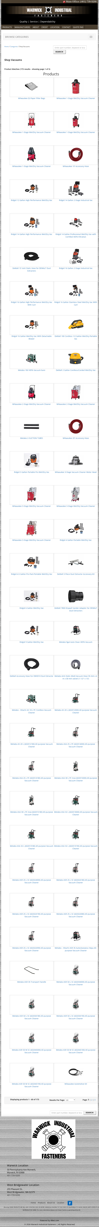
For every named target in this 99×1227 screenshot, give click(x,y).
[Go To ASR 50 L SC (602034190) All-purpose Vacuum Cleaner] (76, 1004)
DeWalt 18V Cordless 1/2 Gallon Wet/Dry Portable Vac (76, 337)
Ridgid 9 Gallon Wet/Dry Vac (32, 642)
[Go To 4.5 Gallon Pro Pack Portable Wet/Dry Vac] (31, 562)
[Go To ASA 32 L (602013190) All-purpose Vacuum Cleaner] (76, 834)
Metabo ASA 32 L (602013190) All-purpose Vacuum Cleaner (75, 847)
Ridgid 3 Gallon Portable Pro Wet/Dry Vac (31, 472)
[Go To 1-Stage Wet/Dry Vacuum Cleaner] (76, 86)
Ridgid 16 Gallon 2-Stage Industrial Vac (76, 268)
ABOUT (36, 27)
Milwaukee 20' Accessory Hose (76, 438)
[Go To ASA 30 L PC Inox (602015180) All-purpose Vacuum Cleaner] (31, 800)
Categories (14, 46)
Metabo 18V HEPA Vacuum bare (31, 370)
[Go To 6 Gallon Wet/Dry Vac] (31, 596)
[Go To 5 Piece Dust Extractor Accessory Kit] (76, 562)
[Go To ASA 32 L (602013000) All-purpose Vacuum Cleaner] (76, 800)
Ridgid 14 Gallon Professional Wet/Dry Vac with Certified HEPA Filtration (76, 235)
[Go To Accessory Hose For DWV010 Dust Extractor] (31, 664)
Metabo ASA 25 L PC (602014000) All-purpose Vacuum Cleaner (75, 745)
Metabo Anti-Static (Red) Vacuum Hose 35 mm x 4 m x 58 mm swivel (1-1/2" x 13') (76, 677)
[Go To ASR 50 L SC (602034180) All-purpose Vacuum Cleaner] (31, 1004)
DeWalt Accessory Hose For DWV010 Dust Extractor (31, 676)
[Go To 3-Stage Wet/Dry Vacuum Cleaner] (31, 494)
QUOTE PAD (78, 27)
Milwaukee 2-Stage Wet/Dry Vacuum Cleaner (31, 404)
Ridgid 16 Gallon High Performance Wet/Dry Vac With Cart (31, 303)
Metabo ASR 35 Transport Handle (31, 982)
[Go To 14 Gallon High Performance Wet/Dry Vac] (31, 222)
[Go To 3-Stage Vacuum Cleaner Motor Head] (76, 460)
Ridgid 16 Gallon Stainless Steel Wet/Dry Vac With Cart (75, 303)
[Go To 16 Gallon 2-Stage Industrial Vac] (76, 256)
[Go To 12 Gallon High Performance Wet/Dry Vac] (31, 188)
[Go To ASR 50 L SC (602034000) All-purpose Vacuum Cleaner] (76, 970)
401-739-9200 (13, 1175)
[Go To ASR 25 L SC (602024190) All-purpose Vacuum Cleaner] (31, 902)
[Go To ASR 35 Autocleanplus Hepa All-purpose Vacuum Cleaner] (76, 936)
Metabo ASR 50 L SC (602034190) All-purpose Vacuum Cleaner (75, 1017)
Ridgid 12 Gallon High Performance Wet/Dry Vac (31, 200)
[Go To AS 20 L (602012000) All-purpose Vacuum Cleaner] (76, 698)
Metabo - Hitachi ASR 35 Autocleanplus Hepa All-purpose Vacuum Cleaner (76, 949)
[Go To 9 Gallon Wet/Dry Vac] (31, 630)
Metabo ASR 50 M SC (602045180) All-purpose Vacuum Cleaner (75, 1051)
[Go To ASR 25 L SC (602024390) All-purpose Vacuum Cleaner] (31, 936)
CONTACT (66, 27)
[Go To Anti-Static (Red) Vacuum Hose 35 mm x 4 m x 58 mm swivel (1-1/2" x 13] (76, 664)
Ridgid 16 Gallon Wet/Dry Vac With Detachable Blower (32, 337)
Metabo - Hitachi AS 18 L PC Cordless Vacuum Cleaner (31, 711)
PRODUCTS (7, 27)
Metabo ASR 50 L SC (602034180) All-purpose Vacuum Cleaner (31, 1017)
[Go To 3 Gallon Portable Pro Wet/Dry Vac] (31, 460)
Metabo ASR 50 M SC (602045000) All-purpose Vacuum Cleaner (31, 1051)
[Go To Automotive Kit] (76, 1072)
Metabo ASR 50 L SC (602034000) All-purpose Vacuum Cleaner (75, 983)
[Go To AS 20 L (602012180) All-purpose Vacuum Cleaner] (31, 732)
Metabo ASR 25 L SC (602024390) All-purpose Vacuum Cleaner (31, 949)
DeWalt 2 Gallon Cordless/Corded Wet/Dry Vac (76, 370)
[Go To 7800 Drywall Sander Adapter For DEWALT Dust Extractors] (76, 596)
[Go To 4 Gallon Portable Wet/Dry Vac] (76, 528)
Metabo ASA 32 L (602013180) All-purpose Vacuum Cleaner (31, 847)
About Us (51, 1202)
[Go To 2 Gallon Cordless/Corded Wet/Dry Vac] (76, 358)
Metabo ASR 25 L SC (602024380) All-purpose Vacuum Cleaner (75, 915)
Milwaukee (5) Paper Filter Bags (31, 98)
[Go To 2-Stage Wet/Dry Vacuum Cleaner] (31, 392)
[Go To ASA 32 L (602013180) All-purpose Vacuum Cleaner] (31, 834)
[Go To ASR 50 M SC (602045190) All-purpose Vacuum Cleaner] (31, 1072)
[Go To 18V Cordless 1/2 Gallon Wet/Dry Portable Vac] (76, 324)
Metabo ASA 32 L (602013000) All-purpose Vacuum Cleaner (75, 813)
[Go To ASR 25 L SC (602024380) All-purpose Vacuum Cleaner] (76, 902)
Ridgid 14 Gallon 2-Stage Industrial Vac (76, 200)
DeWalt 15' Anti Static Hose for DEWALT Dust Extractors (32, 269)
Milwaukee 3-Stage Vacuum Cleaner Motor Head (76, 472)
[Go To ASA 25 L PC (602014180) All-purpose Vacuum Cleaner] (31, 766)
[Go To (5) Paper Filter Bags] (31, 86)
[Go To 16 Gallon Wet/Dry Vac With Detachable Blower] (31, 324)
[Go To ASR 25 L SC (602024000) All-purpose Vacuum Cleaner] (31, 868)
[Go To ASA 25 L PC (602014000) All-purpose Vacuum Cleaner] (76, 732)
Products (42, 1202)
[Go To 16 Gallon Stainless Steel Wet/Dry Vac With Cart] (76, 290)
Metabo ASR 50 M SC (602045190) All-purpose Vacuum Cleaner (31, 1085)
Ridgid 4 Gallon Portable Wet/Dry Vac (76, 540)
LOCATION (54, 27)
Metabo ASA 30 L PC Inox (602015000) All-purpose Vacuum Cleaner (75, 779)
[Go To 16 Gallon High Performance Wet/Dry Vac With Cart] (31, 290)
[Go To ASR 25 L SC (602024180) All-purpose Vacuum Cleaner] (76, 868)
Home (6, 46)
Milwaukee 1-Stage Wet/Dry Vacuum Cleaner (76, 98)
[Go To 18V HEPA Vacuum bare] (31, 358)
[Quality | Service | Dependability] (49, 4)
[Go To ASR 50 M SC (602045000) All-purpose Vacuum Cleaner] (31, 1038)
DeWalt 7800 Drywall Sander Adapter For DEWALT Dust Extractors (75, 609)
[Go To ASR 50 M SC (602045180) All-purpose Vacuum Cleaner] (76, 1038)
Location (60, 1202)
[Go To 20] (76, 426)
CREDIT (45, 27)
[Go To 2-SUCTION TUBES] (31, 426)
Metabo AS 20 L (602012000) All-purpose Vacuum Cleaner (76, 711)
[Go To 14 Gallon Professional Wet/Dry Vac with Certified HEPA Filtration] (76, 222)
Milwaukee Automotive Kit (76, 1084)
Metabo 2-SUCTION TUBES (31, 438)
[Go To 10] (76, 154)
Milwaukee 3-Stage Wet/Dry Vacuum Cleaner (31, 506)
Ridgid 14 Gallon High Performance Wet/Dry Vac (31, 234)
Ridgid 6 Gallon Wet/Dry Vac (32, 608)
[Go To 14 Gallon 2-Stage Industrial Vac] (76, 188)
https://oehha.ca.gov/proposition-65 (69, 1210)
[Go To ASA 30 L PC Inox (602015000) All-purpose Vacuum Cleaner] (76, 766)
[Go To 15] (31, 256)
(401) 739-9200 (88, 1)
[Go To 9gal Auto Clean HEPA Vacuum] (76, 630)
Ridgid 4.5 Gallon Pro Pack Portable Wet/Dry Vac (31, 574)
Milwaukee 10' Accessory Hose (76, 166)
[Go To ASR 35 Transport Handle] (31, 970)
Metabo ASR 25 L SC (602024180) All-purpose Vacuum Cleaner (75, 881)
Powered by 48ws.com (49, 1220)
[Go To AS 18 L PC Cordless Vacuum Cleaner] (31, 698)
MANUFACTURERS (22, 27)
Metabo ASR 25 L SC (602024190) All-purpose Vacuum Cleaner (31, 915)
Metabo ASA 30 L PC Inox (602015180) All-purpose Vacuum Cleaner (31, 813)
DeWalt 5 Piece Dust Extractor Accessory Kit (75, 574)
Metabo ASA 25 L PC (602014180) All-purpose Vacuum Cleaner (31, 779)
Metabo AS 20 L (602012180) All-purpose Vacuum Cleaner (32, 745)
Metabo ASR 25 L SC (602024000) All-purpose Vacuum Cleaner (31, 881)
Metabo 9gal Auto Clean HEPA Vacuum (75, 642)
